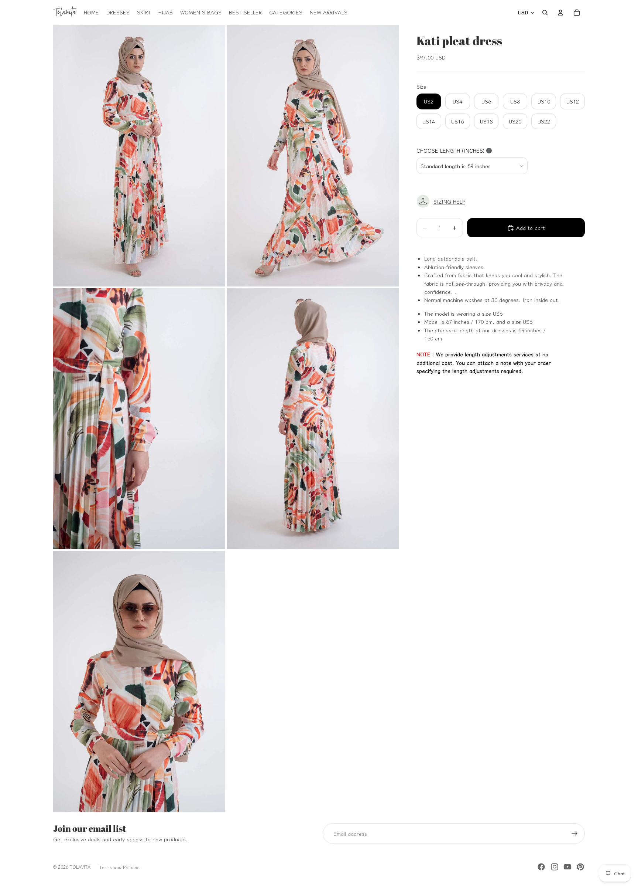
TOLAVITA (80, 866)
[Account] (560, 12)
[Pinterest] (580, 866)
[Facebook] (541, 866)
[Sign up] (574, 834)
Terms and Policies (119, 867)
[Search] (545, 12)
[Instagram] (554, 866)
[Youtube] (567, 866)
